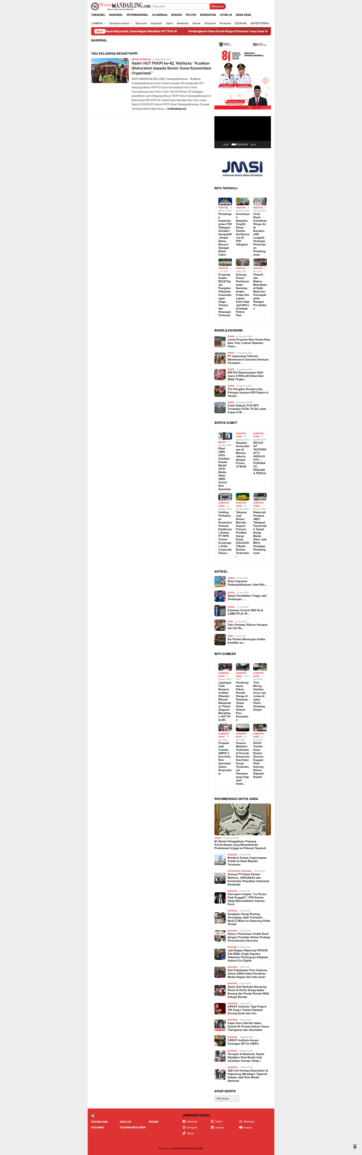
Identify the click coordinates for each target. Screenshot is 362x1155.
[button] (242, 132)
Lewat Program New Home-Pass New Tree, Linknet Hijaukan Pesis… (249, 343)
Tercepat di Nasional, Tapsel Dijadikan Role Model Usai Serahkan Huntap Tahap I (246, 1058)
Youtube (247, 1127)
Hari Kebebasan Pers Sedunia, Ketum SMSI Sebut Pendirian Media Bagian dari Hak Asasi (247, 974)
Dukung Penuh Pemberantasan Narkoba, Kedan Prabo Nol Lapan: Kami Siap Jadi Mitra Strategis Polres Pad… (242, 295)
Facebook (192, 1121)
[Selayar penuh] (266, 144)
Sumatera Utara (241, 435)
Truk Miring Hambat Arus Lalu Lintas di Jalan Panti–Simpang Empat (259, 696)
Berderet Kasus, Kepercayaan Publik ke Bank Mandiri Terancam (247, 861)
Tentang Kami (99, 1122)
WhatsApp (248, 1121)
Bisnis (231, 336)
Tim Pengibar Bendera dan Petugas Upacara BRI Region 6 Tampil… (248, 393)
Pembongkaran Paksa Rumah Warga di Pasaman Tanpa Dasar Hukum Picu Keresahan (203, 31)
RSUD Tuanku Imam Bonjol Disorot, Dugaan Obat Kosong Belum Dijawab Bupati (258, 760)
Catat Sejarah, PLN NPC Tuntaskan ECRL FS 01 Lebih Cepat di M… (247, 409)
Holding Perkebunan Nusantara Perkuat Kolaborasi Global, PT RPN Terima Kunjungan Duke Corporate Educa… (225, 533)
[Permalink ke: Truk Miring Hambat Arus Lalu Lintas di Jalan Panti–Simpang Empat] (260, 667)
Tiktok (190, 1133)
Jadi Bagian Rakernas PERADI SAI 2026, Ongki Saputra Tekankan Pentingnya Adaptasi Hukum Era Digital (248, 955)
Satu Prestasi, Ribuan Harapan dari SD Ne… (248, 626)
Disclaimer (97, 1127)
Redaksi (153, 1122)
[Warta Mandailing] (120, 6)
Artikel (231, 578)
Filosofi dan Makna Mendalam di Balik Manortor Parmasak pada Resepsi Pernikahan (260, 291)
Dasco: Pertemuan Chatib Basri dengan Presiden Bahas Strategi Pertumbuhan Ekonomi (249, 937)
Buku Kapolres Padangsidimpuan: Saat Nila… (247, 583)
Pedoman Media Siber (133, 1127)
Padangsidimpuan (141, 59)
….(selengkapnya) (175, 109)
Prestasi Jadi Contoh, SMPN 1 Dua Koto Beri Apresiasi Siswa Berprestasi (224, 758)
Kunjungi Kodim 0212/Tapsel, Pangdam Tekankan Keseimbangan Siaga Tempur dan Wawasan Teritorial (224, 295)
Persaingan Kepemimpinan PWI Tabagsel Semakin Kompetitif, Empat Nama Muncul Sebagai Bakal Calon (225, 234)
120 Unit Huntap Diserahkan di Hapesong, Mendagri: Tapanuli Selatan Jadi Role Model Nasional (248, 1076)
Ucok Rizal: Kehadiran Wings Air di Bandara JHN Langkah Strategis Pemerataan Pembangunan (260, 234)
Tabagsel (223, 207)
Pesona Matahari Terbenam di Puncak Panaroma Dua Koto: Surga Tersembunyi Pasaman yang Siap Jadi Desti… (242, 764)
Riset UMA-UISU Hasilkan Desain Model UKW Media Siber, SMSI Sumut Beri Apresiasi (224, 469)
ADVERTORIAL (234, 871)
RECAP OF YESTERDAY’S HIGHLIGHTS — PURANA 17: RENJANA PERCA (260, 458)
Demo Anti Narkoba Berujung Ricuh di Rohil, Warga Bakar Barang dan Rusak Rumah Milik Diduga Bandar (248, 992)
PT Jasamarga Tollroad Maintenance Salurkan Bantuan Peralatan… (248, 360)
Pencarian (218, 6)
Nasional (233, 854)
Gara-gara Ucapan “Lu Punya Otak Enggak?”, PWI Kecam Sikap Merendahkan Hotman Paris (247, 899)
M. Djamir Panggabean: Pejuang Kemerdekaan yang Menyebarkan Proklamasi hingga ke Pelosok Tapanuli (240, 845)
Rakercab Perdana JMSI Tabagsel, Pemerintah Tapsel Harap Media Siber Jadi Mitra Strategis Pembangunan (260, 533)
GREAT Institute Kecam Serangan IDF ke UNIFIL (243, 1042)
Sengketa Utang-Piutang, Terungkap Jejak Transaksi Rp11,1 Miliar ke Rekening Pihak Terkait (249, 919)
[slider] (240, 144)
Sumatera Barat (223, 675)
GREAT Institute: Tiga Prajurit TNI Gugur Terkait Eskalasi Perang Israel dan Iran (247, 1010)
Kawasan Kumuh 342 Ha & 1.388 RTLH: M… (245, 612)
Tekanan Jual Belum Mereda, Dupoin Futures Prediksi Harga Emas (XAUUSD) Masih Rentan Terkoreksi (242, 534)
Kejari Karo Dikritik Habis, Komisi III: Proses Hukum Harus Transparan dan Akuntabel (248, 1027)
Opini (230, 621)
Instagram (192, 1127)
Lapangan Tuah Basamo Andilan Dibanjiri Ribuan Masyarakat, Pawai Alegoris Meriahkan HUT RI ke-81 (224, 701)
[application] (242, 132)
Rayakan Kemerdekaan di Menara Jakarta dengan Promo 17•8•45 (242, 454)
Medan (221, 442)
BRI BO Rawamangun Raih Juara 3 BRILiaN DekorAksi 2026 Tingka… (246, 376)
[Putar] (219, 144)
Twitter (218, 1121)
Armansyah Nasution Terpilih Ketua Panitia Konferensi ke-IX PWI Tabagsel (242, 229)
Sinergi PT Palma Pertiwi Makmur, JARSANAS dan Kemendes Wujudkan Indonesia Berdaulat (248, 879)
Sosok (217, 838)
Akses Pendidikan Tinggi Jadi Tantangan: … (247, 597)
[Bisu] (260, 144)
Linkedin (219, 1127)
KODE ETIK (125, 1122)
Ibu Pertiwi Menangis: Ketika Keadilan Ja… (246, 641)
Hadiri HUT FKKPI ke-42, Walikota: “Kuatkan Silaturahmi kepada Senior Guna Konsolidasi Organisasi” (171, 68)
